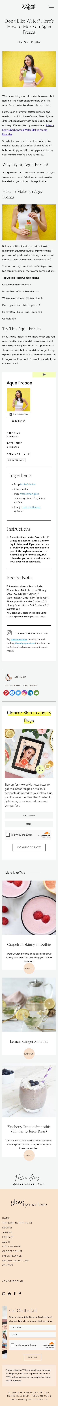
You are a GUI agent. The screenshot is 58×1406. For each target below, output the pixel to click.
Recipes (7, 1227)
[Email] (36, 693)
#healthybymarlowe (25, 643)
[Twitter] (18, 693)
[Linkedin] (30, 693)
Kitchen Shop (11, 1246)
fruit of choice (28, 484)
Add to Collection (20, 414)
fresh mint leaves (31, 507)
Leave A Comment (12, 685)
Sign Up (32, 1357)
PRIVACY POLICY (38, 1399)
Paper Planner (12, 1255)
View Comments (30, 685)
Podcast (8, 1236)
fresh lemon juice (29, 494)
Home (6, 1218)
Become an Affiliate (15, 1260)
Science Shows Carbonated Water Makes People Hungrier (28, 130)
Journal (7, 1232)
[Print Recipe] (44, 374)
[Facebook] (12, 693)
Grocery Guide (12, 1251)
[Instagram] (24, 693)
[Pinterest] (6, 693)
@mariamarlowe (19, 639)
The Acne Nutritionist (17, 1222)
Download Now (29, 847)
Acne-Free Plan (12, 1281)
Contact (7, 1265)
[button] (13, 421)
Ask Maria (20, 677)
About (6, 1241)
